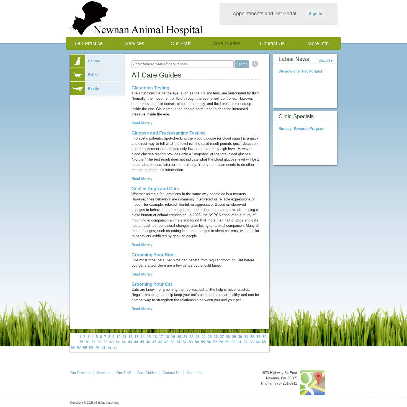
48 (160, 342)
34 (264, 337)
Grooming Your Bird (153, 255)
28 (228, 337)
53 (191, 342)
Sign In (315, 13)
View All (324, 60)
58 (221, 342)
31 (246, 337)
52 (185, 342)
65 (264, 342)
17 (161, 337)
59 (227, 342)
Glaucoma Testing (150, 88)
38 (99, 342)
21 (185, 337)
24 (203, 337)
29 (234, 337)
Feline (93, 75)
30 (240, 337)
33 (258, 337)
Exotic (93, 89)
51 (179, 342)
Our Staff (180, 43)
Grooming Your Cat (152, 284)
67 (79, 347)
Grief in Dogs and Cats (155, 188)
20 (179, 337)
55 (203, 342)
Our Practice (89, 43)
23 (197, 337)
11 (124, 337)
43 (130, 342)
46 (148, 342)
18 (167, 337)
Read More (141, 123)
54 (197, 342)
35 (81, 342)
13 (136, 337)
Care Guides (226, 43)
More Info (318, 43)
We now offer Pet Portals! (300, 71)
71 (103, 347)
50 (172, 342)
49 (166, 342)
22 (191, 337)
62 (246, 342)
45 (142, 342)
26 (216, 337)
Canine (94, 61)
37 (93, 342)
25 (210, 337)
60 (233, 342)
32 (252, 337)
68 (85, 347)
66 (73, 347)
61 (239, 342)
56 (209, 342)
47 (154, 342)
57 (215, 342)
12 (130, 337)
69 (91, 347)
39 (105, 342)
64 (258, 342)
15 (149, 337)
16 (155, 337)
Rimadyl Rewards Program (301, 129)
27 (222, 337)
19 (173, 337)
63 (252, 342)
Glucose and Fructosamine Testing (168, 133)
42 (124, 342)
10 (118, 337)
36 (87, 342)
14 (143, 337)
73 (115, 347)
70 (97, 347)
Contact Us (272, 43)
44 (136, 342)
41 (118, 342)
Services (134, 43)
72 (109, 347)
